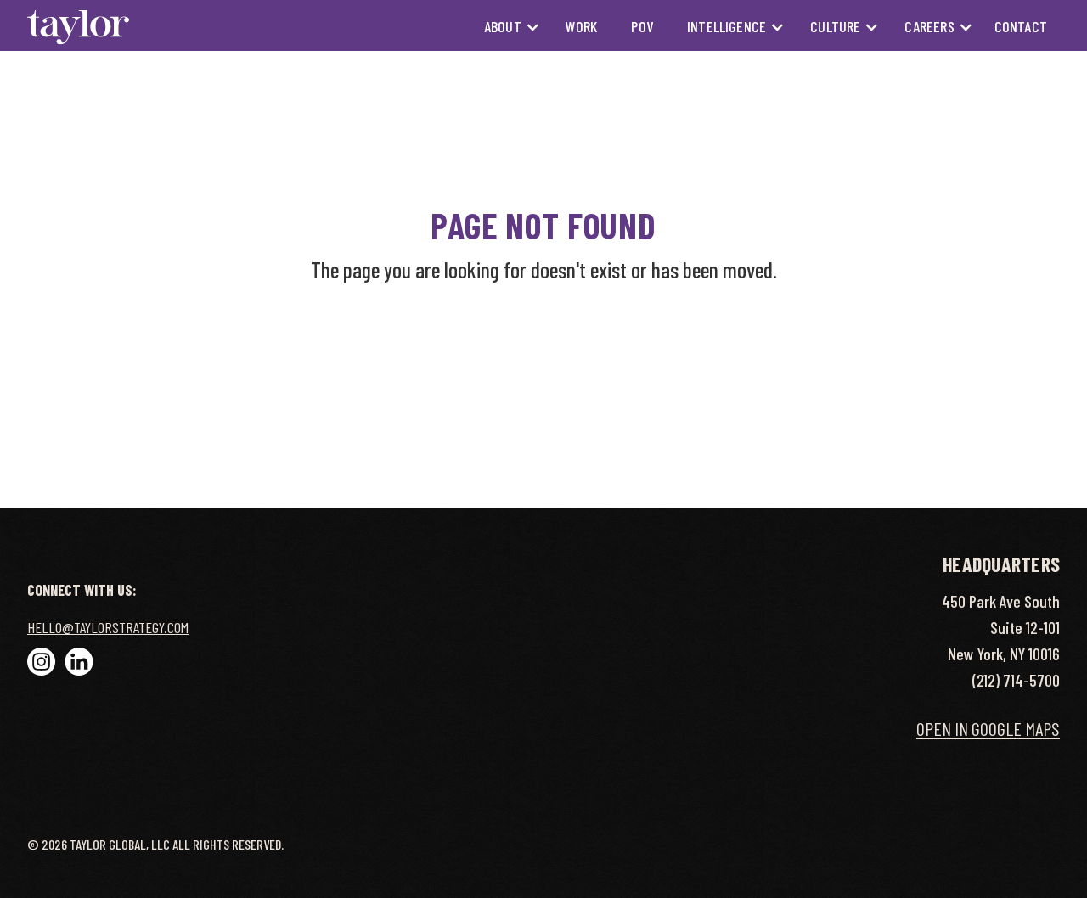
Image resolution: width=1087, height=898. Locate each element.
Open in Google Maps (988, 728)
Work (582, 26)
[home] (78, 26)
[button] (503, 26)
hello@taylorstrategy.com (108, 627)
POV (642, 26)
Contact (1020, 26)
